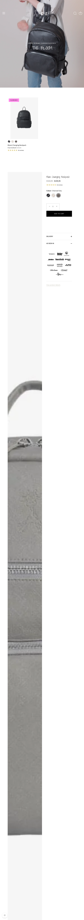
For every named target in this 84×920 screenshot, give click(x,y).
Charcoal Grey (16, 141)
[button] (59, 221)
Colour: (54, 191)
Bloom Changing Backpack (58, 177)
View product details (53, 285)
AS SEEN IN (50, 243)
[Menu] (3, 13)
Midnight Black (9, 141)
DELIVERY (49, 236)
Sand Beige (12, 141)
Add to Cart (59, 214)
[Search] (75, 13)
